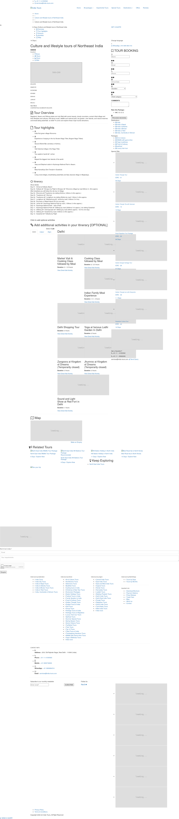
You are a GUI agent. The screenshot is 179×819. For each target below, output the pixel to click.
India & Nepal (121, 124)
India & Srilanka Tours (43, 586)
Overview (40, 29)
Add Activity (69, 270)
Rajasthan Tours (101, 602)
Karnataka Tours (101, 590)
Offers (138, 8)
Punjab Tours (100, 600)
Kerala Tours (100, 588)
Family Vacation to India (74, 598)
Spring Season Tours (73, 621)
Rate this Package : (118, 110)
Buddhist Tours (71, 586)
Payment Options (132, 593)
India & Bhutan (122, 129)
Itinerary (40, 33)
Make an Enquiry (76, 442)
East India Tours (101, 582)
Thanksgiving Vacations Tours (75, 633)
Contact (129, 603)
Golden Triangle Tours (73, 602)
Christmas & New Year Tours (75, 590)
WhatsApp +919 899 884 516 (122, 46)
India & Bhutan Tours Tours (44, 588)
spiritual (119, 146)
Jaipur (42, 232)
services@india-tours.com (44, 3)
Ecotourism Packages (73, 592)
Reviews (146, 8)
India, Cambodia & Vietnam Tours (47, 592)
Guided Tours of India (73, 604)
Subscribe (69, 685)
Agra (49, 232)
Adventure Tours (71, 584)
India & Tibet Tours (42, 590)
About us (129, 601)
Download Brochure (132, 591)
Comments (115, 100)
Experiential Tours (102, 8)
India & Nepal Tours (42, 584)
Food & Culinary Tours (73, 600)
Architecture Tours (72, 582)
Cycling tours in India (73, 588)
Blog (127, 599)
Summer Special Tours (73, 619)
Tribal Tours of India (72, 631)
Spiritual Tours (70, 617)
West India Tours (101, 608)
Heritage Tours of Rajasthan (75, 613)
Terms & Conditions (41, 812)
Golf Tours (69, 606)
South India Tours (102, 604)
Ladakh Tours (100, 592)
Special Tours (115, 8)
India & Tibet (121, 131)
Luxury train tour (122, 148)
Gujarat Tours (100, 586)
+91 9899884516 (48, 668)
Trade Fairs (130, 597)
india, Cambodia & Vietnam (126, 133)
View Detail (61, 270)
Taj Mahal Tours (71, 625)
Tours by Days (131, 579)
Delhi (34, 232)
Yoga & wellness (122, 142)
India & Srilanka (122, 126)
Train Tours (69, 627)
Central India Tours (102, 579)
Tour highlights (42, 31)
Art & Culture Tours (72, 579)
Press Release (131, 595)
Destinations (127, 8)
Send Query (134, 359)
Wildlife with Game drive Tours (76, 635)
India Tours (39, 579)
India (118, 122)
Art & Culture (121, 138)
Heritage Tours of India (73, 611)
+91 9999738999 (46, 663)
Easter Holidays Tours (73, 594)
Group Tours (70, 608)
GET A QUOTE (116, 27)
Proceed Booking (119, 118)
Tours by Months (131, 582)
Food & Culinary (122, 144)
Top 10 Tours (70, 629)
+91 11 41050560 (42, 1)
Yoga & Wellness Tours (73, 637)
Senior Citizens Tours (73, 623)
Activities (40, 35)
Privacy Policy (39, 810)
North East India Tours (97, 464)
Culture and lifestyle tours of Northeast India (49, 18)
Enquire (3, 572)
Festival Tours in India (73, 596)
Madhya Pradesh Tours (103, 594)
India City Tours (41, 582)
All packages (88, 8)
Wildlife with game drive (124, 140)
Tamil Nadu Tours (102, 606)
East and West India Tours (104, 584)
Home (79, 8)
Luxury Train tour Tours (73, 615)
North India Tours (102, 596)
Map (39, 37)
